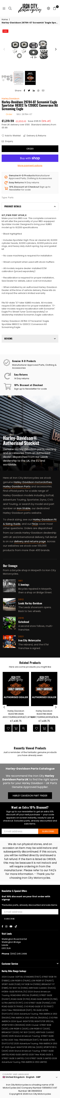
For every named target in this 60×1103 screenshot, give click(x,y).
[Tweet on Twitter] (29, 90)
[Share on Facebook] (24, 90)
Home (5, 19)
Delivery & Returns (36, 135)
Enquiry (9, 141)
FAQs (35, 524)
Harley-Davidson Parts (16, 486)
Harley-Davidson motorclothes (33, 482)
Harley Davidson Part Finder (30, 795)
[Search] (10, 8)
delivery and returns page (30, 541)
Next (55, 49)
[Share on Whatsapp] (38, 90)
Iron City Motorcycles (39, 1093)
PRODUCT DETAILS (12, 206)
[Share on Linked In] (33, 90)
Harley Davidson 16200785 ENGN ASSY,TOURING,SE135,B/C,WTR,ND (19, 713)
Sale (5, 31)
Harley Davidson (10, 98)
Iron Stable (23, 508)
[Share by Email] (43, 90)
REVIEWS (8, 338)
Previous (4, 49)
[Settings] (49, 8)
